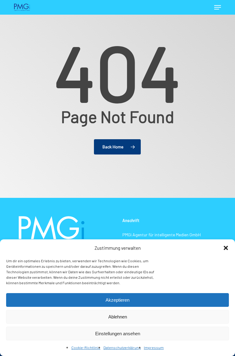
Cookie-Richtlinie (85, 347)
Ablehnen (117, 316)
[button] (226, 248)
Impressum (154, 347)
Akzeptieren (117, 300)
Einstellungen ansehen (117, 333)
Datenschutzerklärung (122, 347)
